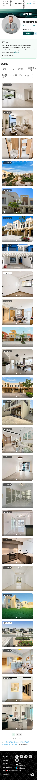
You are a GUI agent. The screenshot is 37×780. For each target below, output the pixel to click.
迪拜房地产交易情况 (24, 3)
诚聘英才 (5, 760)
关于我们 (5, 757)
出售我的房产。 (11, 3)
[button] (6, 69)
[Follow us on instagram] (30, 756)
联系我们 (5, 763)
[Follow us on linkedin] (26, 756)
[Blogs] (28, 3)
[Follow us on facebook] (17, 756)
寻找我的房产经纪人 (6, 3)
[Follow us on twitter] (21, 756)
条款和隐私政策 (8, 767)
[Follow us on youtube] (17, 760)
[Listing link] (19, 95)
